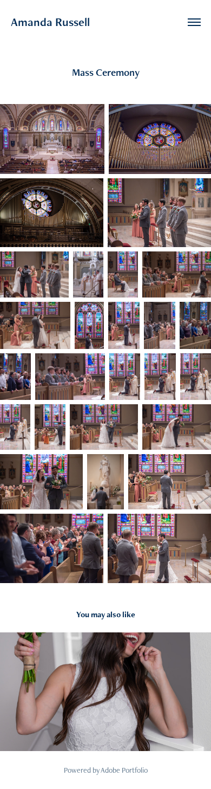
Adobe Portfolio (124, 770)
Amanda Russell (50, 22)
